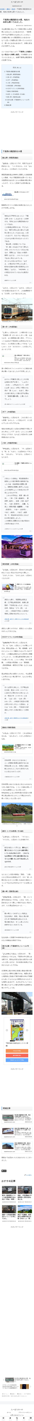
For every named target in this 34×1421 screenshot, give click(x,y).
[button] (30, 701)
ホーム (9, 1412)
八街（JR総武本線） (13, 83)
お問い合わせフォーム (17, 1415)
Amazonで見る (17, 1050)
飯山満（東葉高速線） (14, 74)
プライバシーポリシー (25, 1412)
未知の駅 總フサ (9, 619)
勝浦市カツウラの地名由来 (20, 718)
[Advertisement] (17, 130)
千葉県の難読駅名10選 (13, 71)
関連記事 (8, 105)
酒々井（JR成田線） (13, 77)
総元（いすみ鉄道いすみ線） (16, 94)
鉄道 (5, 1171)
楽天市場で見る (17, 1055)
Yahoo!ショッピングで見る (17, 1060)
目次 (14, 67)
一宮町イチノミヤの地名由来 (21, 619)
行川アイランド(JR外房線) (15, 88)
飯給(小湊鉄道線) (12, 91)
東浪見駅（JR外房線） (14, 85)
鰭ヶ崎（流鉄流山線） (14, 97)
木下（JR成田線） (13, 80)
